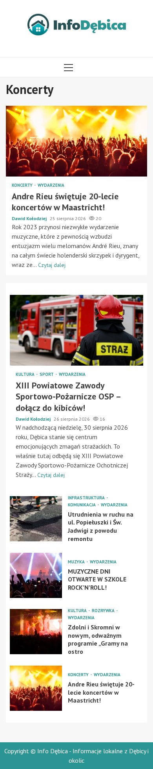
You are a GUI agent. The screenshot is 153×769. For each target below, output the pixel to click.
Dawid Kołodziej (30, 218)
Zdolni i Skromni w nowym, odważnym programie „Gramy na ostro (36, 631)
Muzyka (77, 562)
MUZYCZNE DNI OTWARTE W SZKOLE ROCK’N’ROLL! (36, 575)
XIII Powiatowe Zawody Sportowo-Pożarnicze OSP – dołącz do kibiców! (76, 330)
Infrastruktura (87, 498)
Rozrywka (104, 611)
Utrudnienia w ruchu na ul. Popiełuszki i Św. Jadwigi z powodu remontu (36, 518)
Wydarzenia (51, 185)
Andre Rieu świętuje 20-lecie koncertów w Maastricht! (76, 141)
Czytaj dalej (52, 265)
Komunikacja (82, 505)
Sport (47, 374)
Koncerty (23, 185)
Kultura (26, 374)
